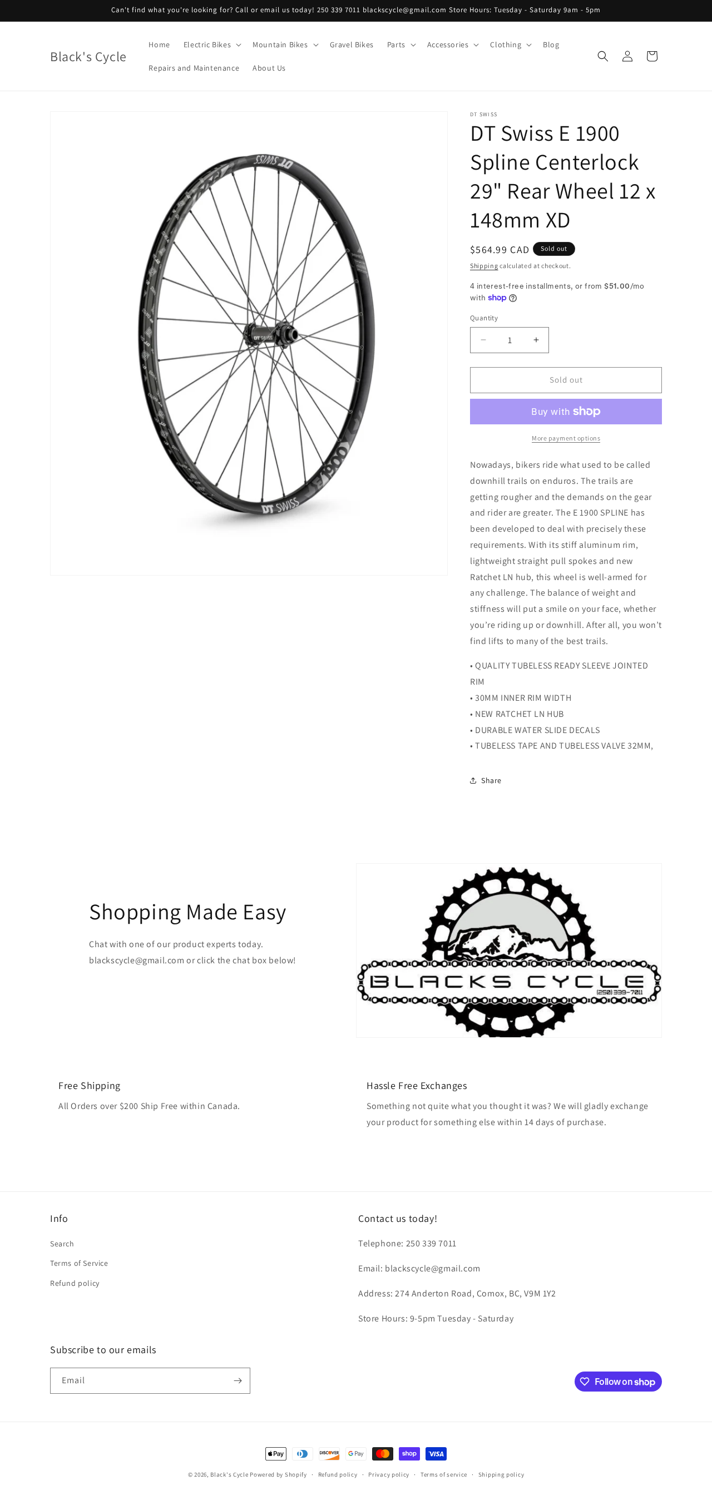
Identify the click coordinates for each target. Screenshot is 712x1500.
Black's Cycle (229, 1474)
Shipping (484, 265)
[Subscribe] (237, 1381)
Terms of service (444, 1474)
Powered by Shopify (278, 1474)
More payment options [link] (566, 438)
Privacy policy (388, 1474)
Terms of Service (79, 1263)
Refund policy (75, 1283)
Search (62, 1244)
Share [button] (491, 780)
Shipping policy (501, 1474)
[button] (211, 44)
